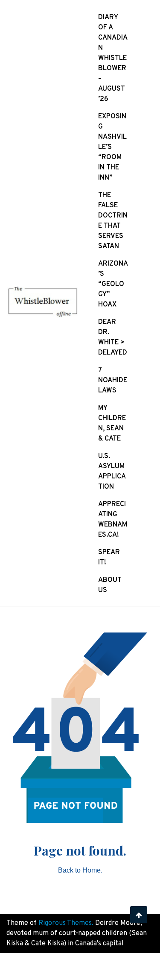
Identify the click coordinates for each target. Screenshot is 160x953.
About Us (110, 585)
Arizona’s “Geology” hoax (113, 284)
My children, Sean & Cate (112, 423)
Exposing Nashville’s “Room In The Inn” (112, 147)
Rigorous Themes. (65, 923)
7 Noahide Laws (112, 380)
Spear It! (109, 557)
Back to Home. (80, 870)
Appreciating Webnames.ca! (112, 519)
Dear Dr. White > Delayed (112, 337)
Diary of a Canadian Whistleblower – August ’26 (113, 58)
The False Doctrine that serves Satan (113, 221)
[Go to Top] (138, 914)
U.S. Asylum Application (112, 471)
